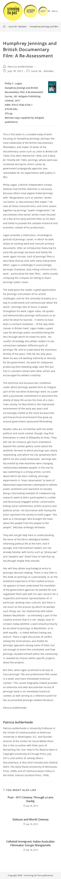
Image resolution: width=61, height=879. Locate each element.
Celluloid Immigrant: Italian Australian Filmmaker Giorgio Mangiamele (30, 843)
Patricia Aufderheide (20, 66)
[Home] (4, 26)
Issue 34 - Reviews (42, 71)
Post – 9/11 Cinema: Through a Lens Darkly (30, 799)
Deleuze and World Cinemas (31, 819)
